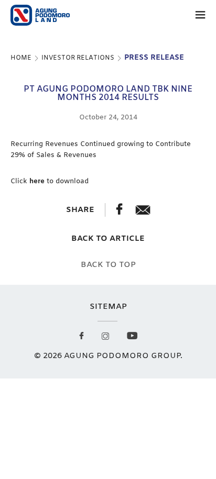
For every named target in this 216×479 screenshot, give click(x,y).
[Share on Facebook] (120, 212)
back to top (108, 265)
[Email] (142, 212)
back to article (108, 239)
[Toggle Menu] (200, 17)
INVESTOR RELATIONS (77, 58)
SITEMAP (108, 307)
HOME (20, 58)
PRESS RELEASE (154, 58)
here (37, 181)
